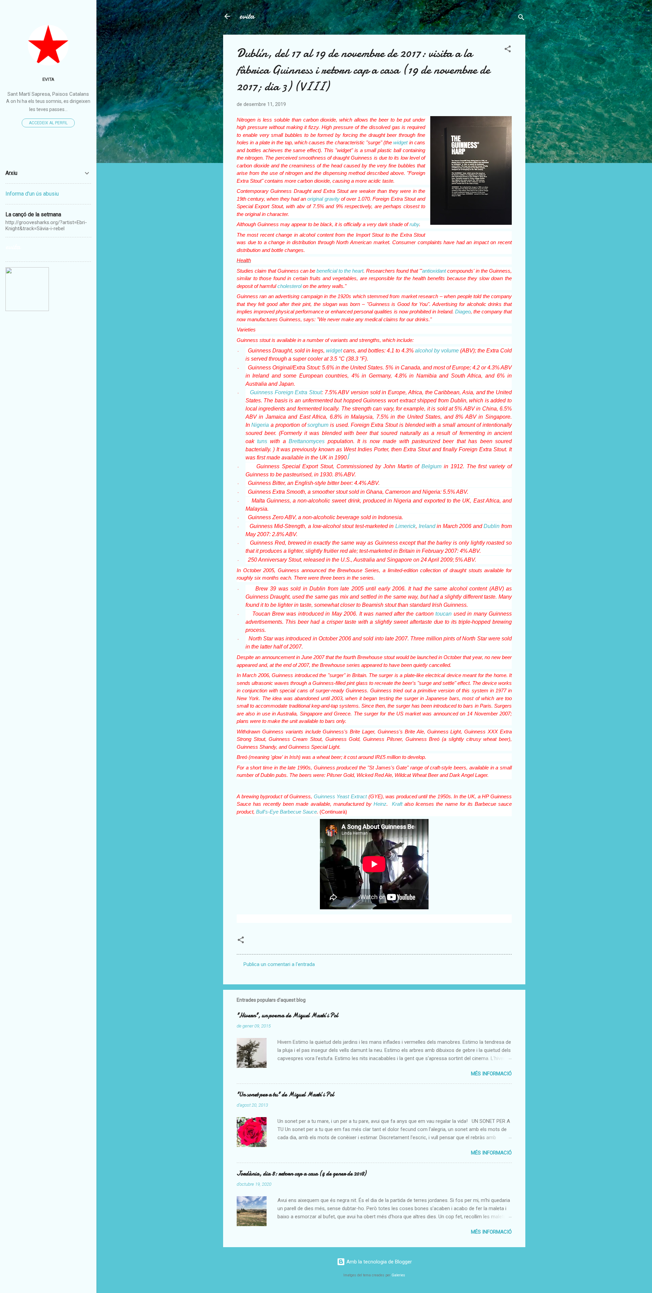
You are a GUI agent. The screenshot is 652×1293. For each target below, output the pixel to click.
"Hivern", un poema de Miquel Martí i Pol (287, 1015)
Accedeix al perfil (48, 123)
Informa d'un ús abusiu (32, 193)
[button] (508, 50)
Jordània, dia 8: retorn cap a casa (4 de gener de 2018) (301, 1173)
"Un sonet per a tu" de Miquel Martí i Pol (285, 1094)
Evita (48, 79)
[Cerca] (521, 18)
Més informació (491, 1074)
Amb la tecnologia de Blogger (378, 1262)
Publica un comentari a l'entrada (279, 964)
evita (246, 16)
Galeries (398, 1275)
